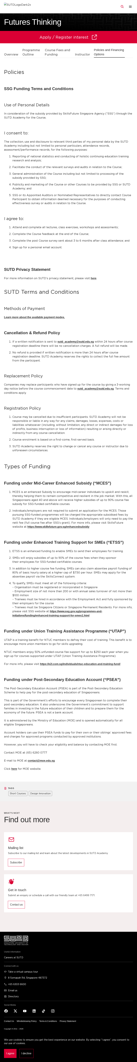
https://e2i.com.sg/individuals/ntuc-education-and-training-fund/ (80, 664)
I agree (10, 1053)
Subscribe (16, 862)
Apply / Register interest (63, 37)
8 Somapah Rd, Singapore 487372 (27, 977)
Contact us (16, 904)
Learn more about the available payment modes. (34, 317)
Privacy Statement (68, 1021)
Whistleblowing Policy (27, 1021)
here (93, 278)
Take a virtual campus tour (23, 971)
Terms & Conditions (48, 1021)
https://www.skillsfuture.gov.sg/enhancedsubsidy (58, 526)
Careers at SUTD (13, 957)
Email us (12, 990)
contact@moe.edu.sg (41, 760)
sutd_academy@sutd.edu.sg (75, 341)
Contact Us (9, 1021)
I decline (26, 1053)
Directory (13, 996)
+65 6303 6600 (17, 984)
